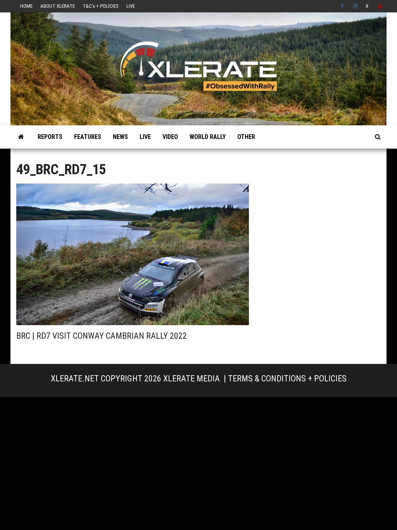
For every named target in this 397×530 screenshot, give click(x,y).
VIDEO (170, 136)
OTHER (246, 136)
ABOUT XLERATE (57, 6)
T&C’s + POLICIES (101, 6)
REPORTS (50, 136)
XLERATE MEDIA (191, 378)
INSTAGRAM (355, 6)
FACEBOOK (343, 6)
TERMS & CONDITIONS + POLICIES (287, 378)
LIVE (130, 6)
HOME (26, 6)
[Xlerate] (21, 137)
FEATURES (87, 136)
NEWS (120, 136)
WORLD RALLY (208, 136)
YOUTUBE (380, 6)
